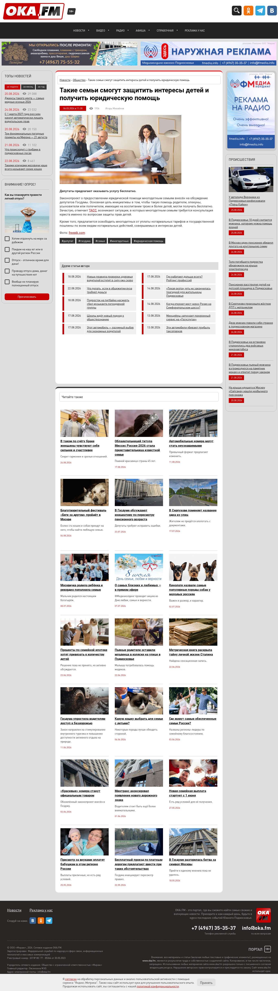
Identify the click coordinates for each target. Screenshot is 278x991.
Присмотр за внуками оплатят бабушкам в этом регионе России (82, 864)
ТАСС (93, 210)
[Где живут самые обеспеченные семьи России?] (193, 713)
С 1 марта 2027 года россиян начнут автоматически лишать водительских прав (24, 117)
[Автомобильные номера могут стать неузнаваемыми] (193, 436)
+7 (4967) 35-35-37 (214, 927)
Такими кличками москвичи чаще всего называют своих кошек (26, 167)
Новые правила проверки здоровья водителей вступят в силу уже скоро (110, 278)
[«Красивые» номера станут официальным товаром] (84, 785)
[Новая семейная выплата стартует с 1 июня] (193, 785)
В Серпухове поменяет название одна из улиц (193, 513)
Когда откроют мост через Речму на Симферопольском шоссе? (188, 305)
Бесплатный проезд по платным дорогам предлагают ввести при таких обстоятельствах (138, 864)
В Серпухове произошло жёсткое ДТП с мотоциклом (250, 305)
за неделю (12, 86)
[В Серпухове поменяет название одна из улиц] (193, 505)
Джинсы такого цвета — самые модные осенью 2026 (24, 99)
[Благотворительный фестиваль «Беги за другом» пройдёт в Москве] (84, 505)
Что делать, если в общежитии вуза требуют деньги (109, 290)
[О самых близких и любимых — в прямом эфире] (139, 580)
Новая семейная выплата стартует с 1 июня (187, 793)
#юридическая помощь (148, 241)
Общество (79, 80)
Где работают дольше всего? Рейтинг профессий (184, 278)
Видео (100, 30)
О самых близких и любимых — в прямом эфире (138, 587)
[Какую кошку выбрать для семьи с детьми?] (139, 713)
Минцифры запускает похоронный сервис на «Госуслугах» (188, 317)
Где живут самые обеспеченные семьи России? (192, 721)
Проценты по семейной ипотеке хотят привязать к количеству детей (83, 654)
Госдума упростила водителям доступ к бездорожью (82, 721)
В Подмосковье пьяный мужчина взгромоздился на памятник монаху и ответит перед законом (249, 368)
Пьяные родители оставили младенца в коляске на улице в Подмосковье (137, 654)
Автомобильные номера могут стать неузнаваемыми (191, 443)
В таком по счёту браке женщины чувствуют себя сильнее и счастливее (79, 445)
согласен (71, 979)
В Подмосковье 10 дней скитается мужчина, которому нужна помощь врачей (250, 223)
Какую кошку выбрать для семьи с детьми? (139, 721)
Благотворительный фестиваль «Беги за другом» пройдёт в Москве (83, 515)
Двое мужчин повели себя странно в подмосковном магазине (251, 324)
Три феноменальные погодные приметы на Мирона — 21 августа (26, 135)
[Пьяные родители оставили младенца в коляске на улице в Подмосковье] (139, 644)
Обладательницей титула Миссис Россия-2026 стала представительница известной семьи (137, 447)
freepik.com (77, 233)
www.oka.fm (149, 960)
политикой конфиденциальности (158, 986)
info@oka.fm (256, 927)
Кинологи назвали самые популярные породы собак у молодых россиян (189, 589)
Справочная (165, 30)
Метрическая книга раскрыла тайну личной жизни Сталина (191, 652)
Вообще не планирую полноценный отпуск (25, 283)
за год (41, 86)
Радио (120, 30)
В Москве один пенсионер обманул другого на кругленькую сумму (251, 244)
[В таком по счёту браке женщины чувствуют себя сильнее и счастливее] (84, 436)
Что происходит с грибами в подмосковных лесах (22, 151)
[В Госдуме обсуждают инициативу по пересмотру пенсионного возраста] (139, 505)
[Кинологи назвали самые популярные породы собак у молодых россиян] (193, 580)
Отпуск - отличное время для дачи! (30, 261)
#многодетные (119, 241)
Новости (79, 30)
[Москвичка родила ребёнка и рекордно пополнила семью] (84, 580)
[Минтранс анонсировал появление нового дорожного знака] (139, 785)
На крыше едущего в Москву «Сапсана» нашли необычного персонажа (248, 390)
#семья (100, 241)
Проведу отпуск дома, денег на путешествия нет (29, 272)
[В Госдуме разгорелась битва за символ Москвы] (193, 854)
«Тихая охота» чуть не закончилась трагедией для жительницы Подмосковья (188, 291)
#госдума (84, 241)
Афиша (141, 30)
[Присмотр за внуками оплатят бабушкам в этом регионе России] (84, 854)
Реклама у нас (195, 30)
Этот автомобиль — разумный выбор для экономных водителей (110, 329)
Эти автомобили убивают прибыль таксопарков (188, 329)
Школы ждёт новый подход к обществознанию (105, 317)
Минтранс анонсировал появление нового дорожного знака (136, 795)
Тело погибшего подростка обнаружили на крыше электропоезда (246, 265)
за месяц (28, 86)
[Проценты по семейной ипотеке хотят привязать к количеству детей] (84, 644)
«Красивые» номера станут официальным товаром (80, 793)
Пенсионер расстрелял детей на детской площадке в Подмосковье (250, 286)
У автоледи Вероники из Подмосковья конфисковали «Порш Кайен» (247, 200)
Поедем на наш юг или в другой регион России (27, 251)
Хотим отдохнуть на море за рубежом (29, 240)
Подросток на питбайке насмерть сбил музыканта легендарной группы (108, 303)
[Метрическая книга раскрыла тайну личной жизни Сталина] (193, 644)
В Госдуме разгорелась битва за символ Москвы (192, 862)
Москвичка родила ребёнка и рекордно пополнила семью (81, 587)
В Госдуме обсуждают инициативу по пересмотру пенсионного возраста (134, 515)
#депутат (67, 241)
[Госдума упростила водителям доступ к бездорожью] (84, 713)
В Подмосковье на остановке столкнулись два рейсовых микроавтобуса (247, 345)
